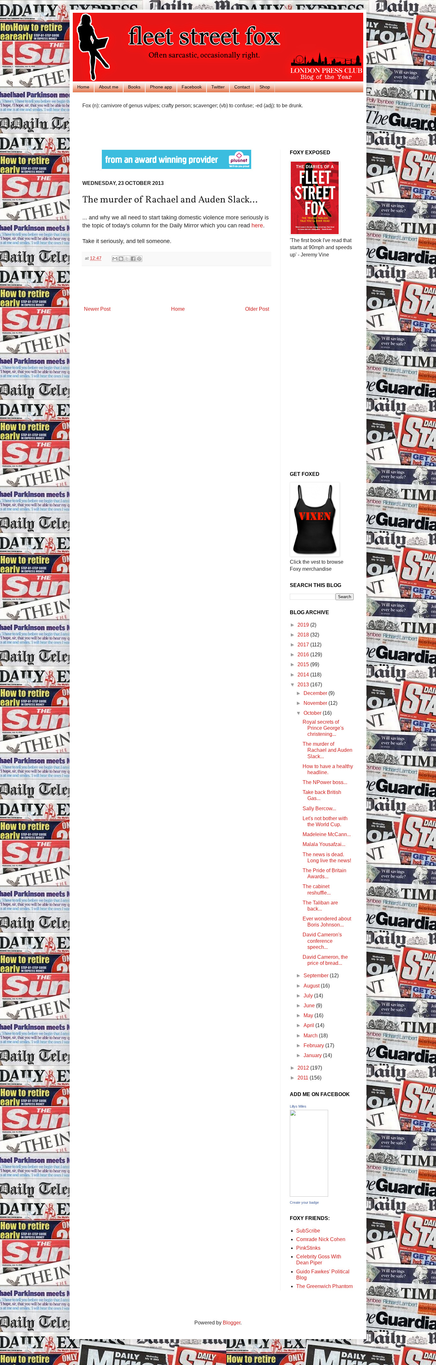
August (312, 985)
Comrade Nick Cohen (320, 1239)
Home (83, 86)
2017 (303, 644)
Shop (264, 86)
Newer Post (97, 309)
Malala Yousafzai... (324, 844)
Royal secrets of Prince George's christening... (323, 728)
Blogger (231, 1322)
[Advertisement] (157, 128)
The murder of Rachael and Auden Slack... (327, 750)
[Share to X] (127, 258)
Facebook (192, 86)
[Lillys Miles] (309, 1195)
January (313, 1055)
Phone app (161, 86)
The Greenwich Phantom (324, 1286)
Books (134, 86)
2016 (303, 654)
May (309, 1015)
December (316, 693)
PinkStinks (308, 1248)
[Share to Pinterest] (139, 258)
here (257, 225)
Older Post (257, 309)
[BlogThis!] (121, 258)
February (314, 1045)
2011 (303, 1077)
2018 (303, 634)
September (317, 975)
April (309, 1025)
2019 (303, 625)
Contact (242, 86)
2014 (303, 674)
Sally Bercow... (319, 808)
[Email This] (115, 258)
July (309, 995)
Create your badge (304, 1202)
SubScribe (308, 1230)
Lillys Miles (298, 1106)
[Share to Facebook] (133, 258)
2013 (303, 684)
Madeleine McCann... (327, 834)
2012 (303, 1068)
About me (108, 86)
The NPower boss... (325, 782)
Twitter (218, 86)
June (310, 1005)
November (316, 703)
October (313, 713)
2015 (303, 664)
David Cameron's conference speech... (322, 940)
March (311, 1035)
